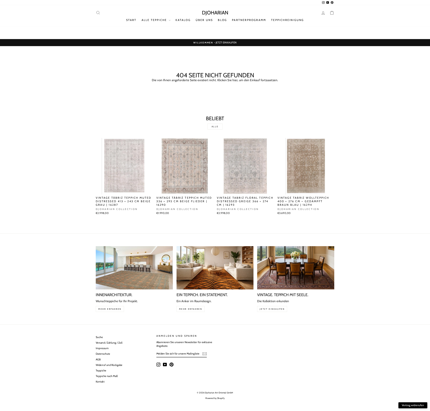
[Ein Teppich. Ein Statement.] (215, 267)
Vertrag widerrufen (413, 405)
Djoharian (215, 13)
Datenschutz (103, 353)
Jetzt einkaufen (272, 309)
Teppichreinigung (287, 20)
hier (235, 80)
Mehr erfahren (109, 309)
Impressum (102, 348)
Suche (99, 337)
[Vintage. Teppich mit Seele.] (295, 267)
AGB (98, 359)
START (131, 20)
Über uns (204, 20)
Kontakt (100, 381)
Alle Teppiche (155, 20)
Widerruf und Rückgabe (109, 365)
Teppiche (101, 370)
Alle (215, 126)
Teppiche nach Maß (107, 376)
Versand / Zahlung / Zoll (109, 342)
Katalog (183, 20)
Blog (222, 20)
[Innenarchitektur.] (134, 267)
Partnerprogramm (249, 20)
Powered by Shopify (215, 398)
